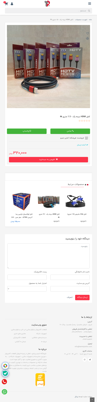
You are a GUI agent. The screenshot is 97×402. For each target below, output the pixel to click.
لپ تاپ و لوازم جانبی (18, 330)
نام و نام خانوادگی (82, 272)
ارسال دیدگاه (82, 297)
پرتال (76, 397)
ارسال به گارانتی (20, 342)
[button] (8, 3)
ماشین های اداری (20, 334)
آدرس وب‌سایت (83, 283)
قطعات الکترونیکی (19, 337)
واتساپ (26, 131)
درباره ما (44, 342)
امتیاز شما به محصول (38, 283)
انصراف (69, 297)
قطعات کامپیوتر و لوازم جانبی (36, 330)
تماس (69, 131)
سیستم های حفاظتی (39, 337)
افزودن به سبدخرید (47, 159)
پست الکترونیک (40, 272)
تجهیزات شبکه (41, 334)
